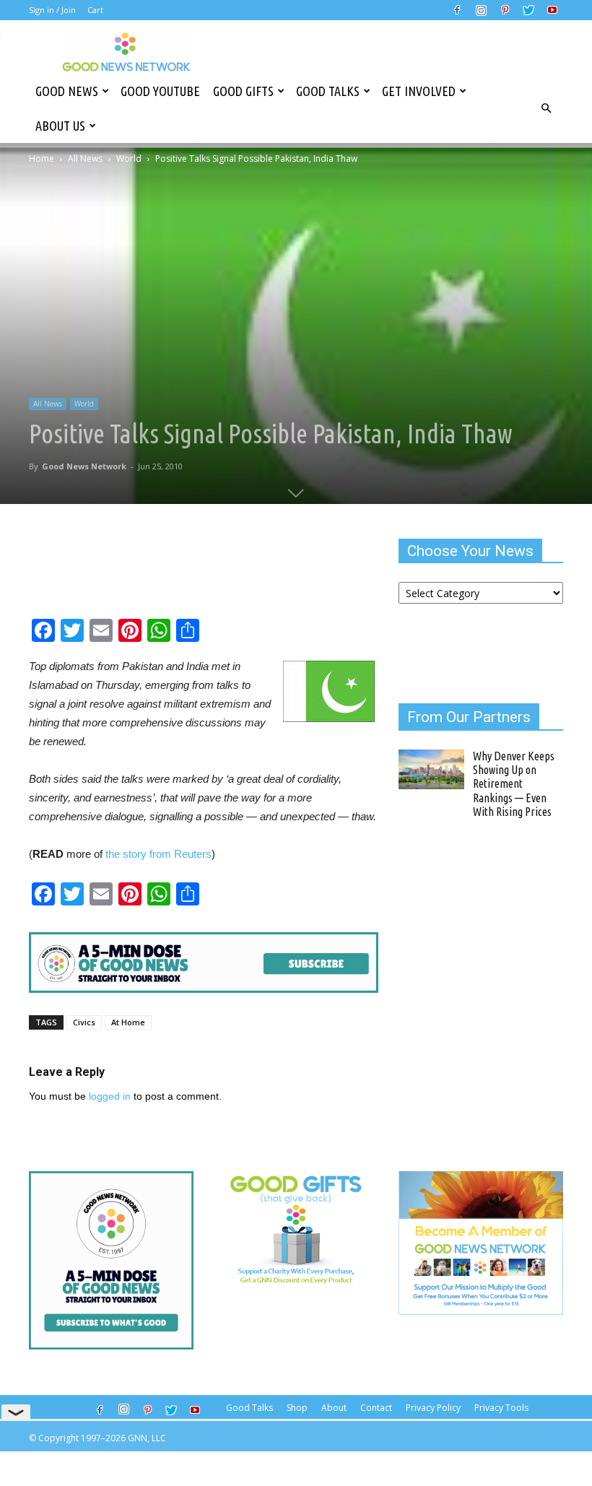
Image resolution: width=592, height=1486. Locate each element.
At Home (128, 1022)
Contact (376, 1408)
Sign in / (44, 9)
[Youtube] (552, 10)
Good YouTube (160, 91)
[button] (545, 108)
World (129, 158)
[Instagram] (481, 10)
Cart (95, 9)
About (334, 1408)
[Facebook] (457, 10)
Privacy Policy (433, 1408)
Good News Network (84, 466)
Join (68, 9)
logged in (110, 1096)
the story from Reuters (157, 854)
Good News (66, 91)
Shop (297, 1408)
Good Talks (328, 91)
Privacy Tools (501, 1408)
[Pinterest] (504, 10)
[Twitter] (528, 10)
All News (85, 158)
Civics (84, 1022)
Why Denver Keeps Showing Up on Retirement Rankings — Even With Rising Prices (513, 783)
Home (41, 158)
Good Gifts (243, 91)
